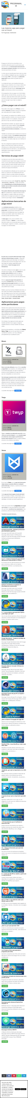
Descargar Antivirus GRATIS (9, 1029)
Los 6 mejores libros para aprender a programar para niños (11, 951)
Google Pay (17, 181)
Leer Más (5, 542)
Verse (3, 331)
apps (17, 270)
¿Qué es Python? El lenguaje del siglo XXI (13, 719)
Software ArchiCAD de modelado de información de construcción (11, 585)
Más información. (6, 1095)
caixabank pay (10, 281)
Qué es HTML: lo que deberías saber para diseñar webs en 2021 (12, 900)
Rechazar (23, 1089)
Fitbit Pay (12, 182)
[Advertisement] (14, 48)
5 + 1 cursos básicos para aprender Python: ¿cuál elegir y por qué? (13, 613)
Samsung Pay (5, 182)
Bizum (24, 329)
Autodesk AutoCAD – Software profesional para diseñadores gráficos (13, 530)
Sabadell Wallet (16, 298)
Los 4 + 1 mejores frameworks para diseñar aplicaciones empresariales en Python (13, 559)
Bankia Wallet (8, 298)
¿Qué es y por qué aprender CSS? (10, 925)
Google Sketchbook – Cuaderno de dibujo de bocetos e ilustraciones (13, 639)
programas (17, 505)
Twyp (7, 331)
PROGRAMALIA (16, 4)
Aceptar (17, 1089)
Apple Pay (23, 181)
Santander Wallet (16, 296)
